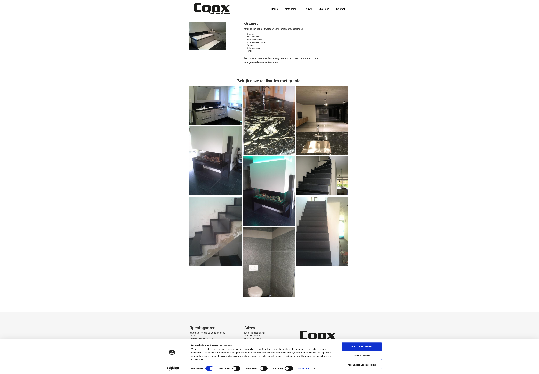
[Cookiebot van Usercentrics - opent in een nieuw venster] (172, 368)
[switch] (236, 368)
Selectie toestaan (361, 355)
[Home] (213, 8)
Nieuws (308, 9)
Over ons (324, 9)
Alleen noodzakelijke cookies (362, 365)
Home (274, 9)
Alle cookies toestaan (361, 346)
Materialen (291, 9)
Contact (340, 9)
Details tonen (304, 368)
